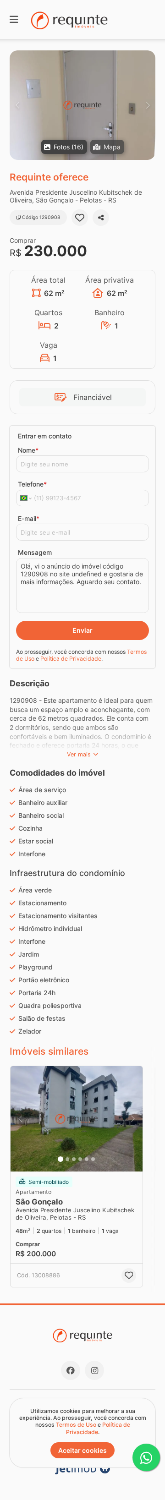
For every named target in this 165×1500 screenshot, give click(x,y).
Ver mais (79, 754)
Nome (28, 450)
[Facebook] (70, 1370)
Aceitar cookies (82, 1450)
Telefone (32, 484)
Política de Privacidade (70, 658)
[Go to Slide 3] (74, 1159)
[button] (82, 105)
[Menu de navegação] (14, 19)
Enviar (82, 630)
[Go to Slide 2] (67, 1159)
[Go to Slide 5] (86, 1159)
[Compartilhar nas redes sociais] (101, 217)
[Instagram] (94, 1370)
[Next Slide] (147, 105)
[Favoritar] (80, 217)
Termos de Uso (76, 1424)
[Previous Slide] (17, 105)
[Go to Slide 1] (60, 1159)
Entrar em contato (45, 436)
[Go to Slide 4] (80, 1159)
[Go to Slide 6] (93, 1159)
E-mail (28, 518)
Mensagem (35, 552)
